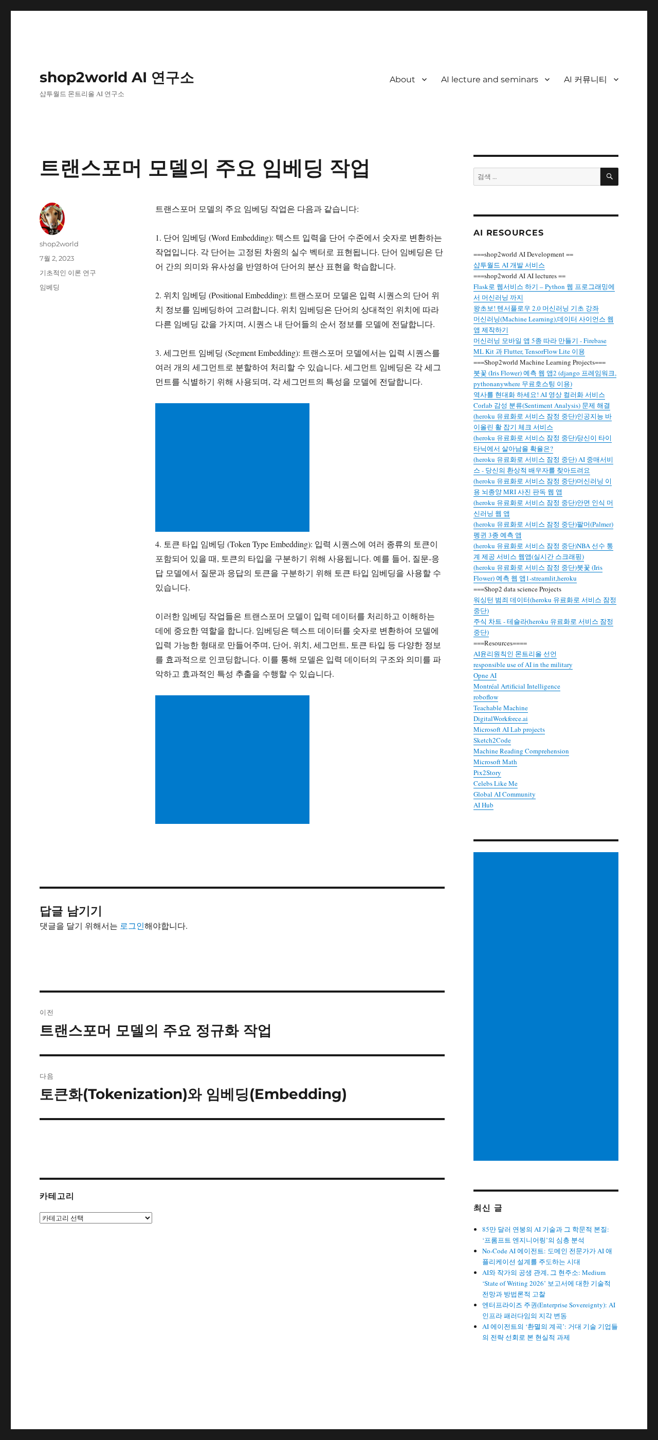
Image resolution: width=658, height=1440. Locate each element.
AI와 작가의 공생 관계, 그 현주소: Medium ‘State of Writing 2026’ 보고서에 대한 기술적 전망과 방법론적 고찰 (546, 1283)
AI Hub (483, 804)
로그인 (132, 925)
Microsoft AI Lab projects (509, 729)
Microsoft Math (495, 761)
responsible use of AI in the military (523, 664)
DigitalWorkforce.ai (500, 718)
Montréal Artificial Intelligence (516, 686)
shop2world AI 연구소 (117, 77)
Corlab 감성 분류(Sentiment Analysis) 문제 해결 (541, 405)
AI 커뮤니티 (585, 79)
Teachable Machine (500, 707)
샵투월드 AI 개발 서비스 (509, 264)
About (402, 79)
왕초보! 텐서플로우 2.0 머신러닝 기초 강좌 (536, 308)
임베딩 (50, 287)
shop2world (59, 244)
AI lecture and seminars (489, 79)
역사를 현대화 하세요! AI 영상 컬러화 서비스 (539, 394)
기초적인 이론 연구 (68, 272)
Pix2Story (487, 772)
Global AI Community (504, 794)
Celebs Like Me (495, 783)
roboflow (485, 696)
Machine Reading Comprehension (521, 750)
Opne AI (485, 675)
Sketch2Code (492, 740)
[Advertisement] (234, 468)
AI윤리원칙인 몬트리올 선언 (515, 653)
